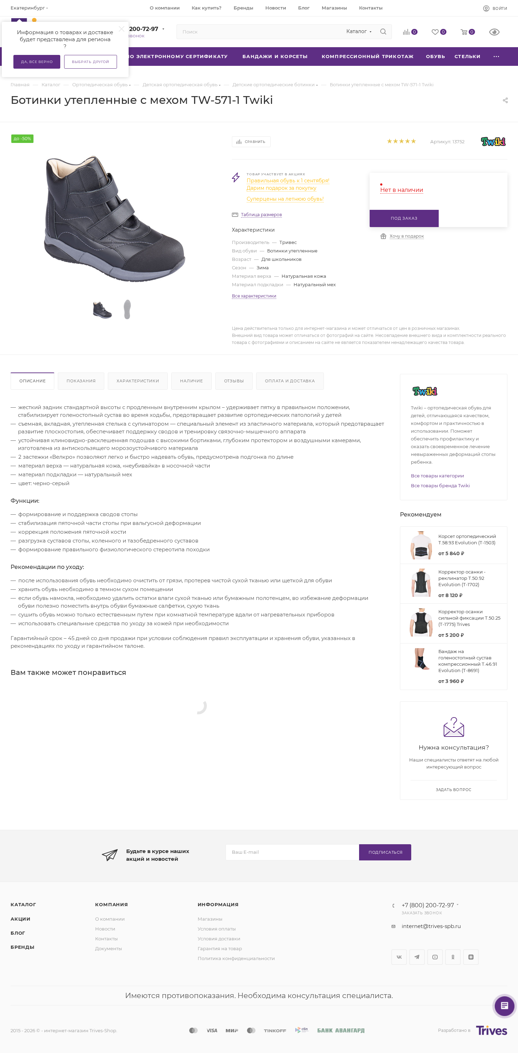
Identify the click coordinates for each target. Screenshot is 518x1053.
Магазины (210, 919)
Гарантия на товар (220, 948)
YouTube (435, 957)
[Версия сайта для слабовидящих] (498, 32)
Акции (21, 919)
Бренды (23, 947)
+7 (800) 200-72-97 (130, 29)
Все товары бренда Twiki (440, 485)
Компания (111, 904)
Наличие (191, 380)
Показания (81, 380)
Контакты (106, 938)
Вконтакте (399, 957)
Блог (18, 933)
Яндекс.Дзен (471, 957)
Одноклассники (453, 957)
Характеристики (138, 380)
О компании (110, 919)
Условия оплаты (217, 929)
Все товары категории (437, 475)
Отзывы (234, 380)
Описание (32, 380)
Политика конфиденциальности (236, 958)
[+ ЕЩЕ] (496, 56)
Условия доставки (219, 938)
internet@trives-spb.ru (431, 926)
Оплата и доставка (290, 380)
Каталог (23, 904)
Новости (105, 929)
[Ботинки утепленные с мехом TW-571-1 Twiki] (115, 213)
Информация (218, 904)
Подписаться (386, 852)
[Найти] (383, 31)
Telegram (417, 957)
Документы (108, 948)
